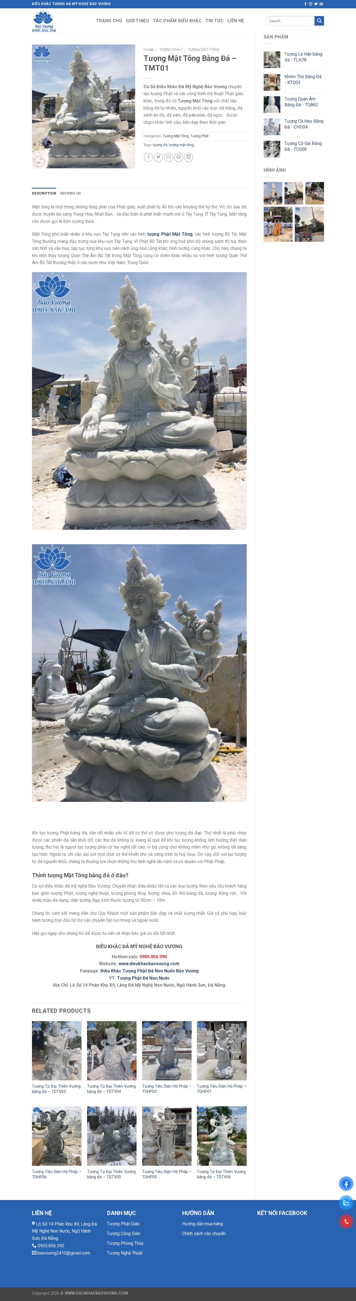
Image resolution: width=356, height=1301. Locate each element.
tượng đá (160, 145)
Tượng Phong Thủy (125, 1243)
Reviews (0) (70, 193)
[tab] (44, 193)
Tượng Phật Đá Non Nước (143, 978)
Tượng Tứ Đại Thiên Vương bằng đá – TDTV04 (111, 1089)
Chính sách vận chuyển (204, 1233)
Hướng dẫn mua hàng (202, 1223)
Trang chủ (109, 20)
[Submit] (319, 21)
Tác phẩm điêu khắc (177, 20)
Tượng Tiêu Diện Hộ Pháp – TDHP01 (221, 1089)
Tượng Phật (170, 49)
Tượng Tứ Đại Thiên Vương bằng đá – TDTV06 (221, 1174)
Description (44, 193)
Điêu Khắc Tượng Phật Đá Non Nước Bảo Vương (149, 971)
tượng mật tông (181, 145)
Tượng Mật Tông (203, 49)
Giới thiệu (137, 20)
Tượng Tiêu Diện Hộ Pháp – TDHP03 (167, 1089)
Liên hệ (236, 20)
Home (149, 49)
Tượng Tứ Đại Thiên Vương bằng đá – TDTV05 (111, 1174)
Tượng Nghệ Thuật (125, 1253)
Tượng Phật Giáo (123, 1223)
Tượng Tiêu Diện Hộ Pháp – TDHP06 (56, 1174)
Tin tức (215, 20)
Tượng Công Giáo (123, 1233)
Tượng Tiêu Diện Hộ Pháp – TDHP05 (167, 1174)
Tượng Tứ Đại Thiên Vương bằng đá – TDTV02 (56, 1089)
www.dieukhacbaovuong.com (148, 963)
